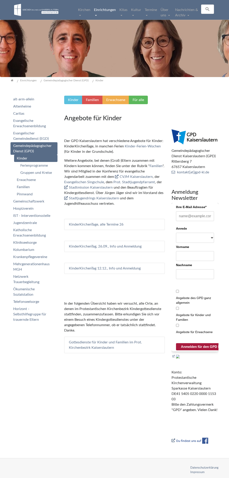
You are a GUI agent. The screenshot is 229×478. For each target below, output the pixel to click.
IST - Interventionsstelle (31, 215)
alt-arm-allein (23, 99)
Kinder (22, 158)
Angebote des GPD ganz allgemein (193, 300)
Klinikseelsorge (25, 242)
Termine (151, 10)
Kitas (123, 10)
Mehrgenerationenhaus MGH (31, 266)
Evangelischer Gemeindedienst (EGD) (31, 135)
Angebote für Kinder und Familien (193, 317)
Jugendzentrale (25, 223)
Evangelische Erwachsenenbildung (29, 123)
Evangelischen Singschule (84, 182)
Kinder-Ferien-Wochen (143, 146)
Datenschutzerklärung (204, 467)
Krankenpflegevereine (30, 257)
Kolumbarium (23, 250)
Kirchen (84, 10)
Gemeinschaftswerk (28, 201)
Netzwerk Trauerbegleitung (26, 279)
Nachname (184, 265)
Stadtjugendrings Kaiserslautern (94, 198)
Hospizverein (23, 208)
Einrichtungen (105, 10)
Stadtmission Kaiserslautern (91, 187)
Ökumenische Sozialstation (24, 291)
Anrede (181, 228)
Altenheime (22, 106)
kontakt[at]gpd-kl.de (193, 172)
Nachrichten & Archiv (186, 12)
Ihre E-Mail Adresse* (191, 207)
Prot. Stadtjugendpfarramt (134, 182)
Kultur (136, 10)
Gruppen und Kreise (36, 172)
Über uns (164, 12)
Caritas (18, 113)
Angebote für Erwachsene (194, 332)
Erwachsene (26, 180)
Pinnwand (25, 194)
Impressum (197, 472)
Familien (156, 166)
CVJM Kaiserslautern (136, 177)
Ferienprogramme (34, 165)
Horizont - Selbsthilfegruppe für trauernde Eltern (29, 314)
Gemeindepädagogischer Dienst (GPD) (32, 148)
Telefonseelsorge (26, 302)
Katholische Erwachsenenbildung (29, 232)
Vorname (182, 247)
